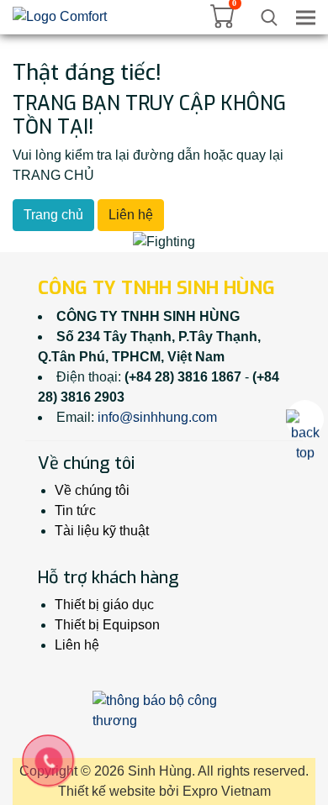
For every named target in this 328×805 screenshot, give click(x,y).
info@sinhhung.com (157, 417)
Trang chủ (53, 215)
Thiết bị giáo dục (104, 604)
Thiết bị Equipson (107, 625)
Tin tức (75, 510)
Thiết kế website (107, 791)
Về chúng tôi (92, 490)
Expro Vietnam (227, 791)
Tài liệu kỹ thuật (102, 531)
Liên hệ (130, 215)
